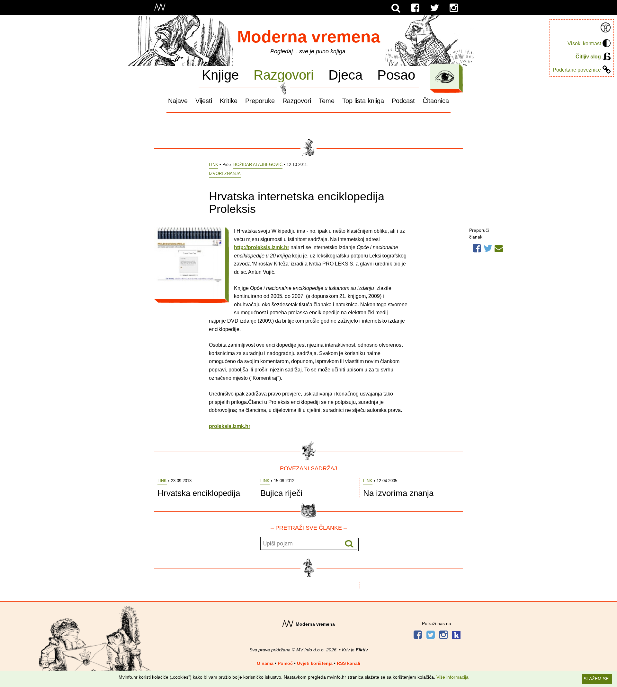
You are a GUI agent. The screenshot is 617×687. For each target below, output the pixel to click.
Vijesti (203, 100)
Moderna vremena (308, 36)
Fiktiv (362, 649)
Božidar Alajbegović (257, 164)
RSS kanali (348, 663)
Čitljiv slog (588, 56)
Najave (178, 100)
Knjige (220, 74)
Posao (396, 74)
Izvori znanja (225, 173)
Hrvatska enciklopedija (198, 493)
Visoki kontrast (584, 43)
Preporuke (260, 100)
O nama (265, 663)
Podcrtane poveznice (577, 70)
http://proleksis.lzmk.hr (261, 247)
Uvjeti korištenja (315, 663)
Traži (349, 543)
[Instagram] (454, 8)
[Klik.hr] (456, 635)
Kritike (228, 100)
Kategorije (445, 77)
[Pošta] (499, 247)
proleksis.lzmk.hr (229, 426)
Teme (327, 100)
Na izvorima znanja (398, 493)
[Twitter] (434, 8)
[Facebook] (415, 8)
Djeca (345, 74)
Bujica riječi (281, 493)
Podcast (403, 100)
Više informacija (452, 677)
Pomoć (285, 663)
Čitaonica (436, 100)
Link (213, 164)
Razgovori (284, 74)
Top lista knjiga (363, 100)
